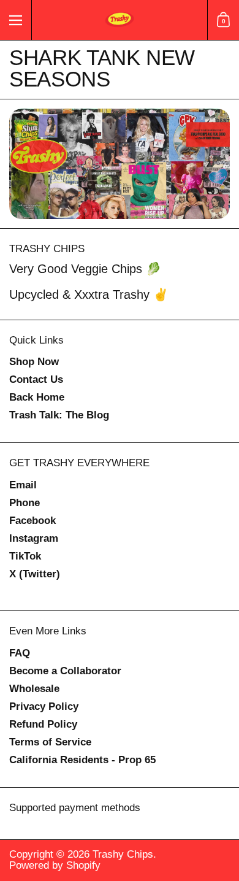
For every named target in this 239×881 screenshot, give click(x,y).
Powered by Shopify (55, 865)
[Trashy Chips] (119, 20)
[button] (223, 20)
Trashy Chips (123, 854)
